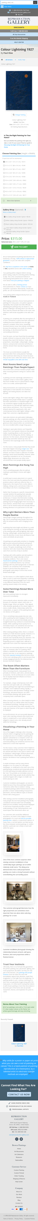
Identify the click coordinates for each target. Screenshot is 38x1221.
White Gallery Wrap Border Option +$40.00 (19, 220)
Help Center (19, 1181)
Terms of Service (8, 1218)
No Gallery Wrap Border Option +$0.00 (18, 217)
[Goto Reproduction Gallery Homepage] (2, 60)
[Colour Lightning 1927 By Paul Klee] (19, 1041)
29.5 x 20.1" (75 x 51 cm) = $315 (15, 162)
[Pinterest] (21, 1139)
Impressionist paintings (10, 561)
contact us (24, 287)
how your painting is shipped (20, 280)
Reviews (19, 1197)
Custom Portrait (19, 1173)
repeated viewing (15, 655)
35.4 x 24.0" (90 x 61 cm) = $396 (15, 173)
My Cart (20, 14)
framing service (22, 285)
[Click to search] (35, 2)
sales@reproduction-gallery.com (19, 1135)
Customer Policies (29, 1218)
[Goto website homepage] (19, 23)
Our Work (19, 1194)
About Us (19, 1191)
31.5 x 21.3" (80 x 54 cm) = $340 (15, 165)
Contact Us (19, 1203)
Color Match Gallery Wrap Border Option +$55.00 (18, 229)
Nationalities (19, 1160)
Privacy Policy (19, 1218)
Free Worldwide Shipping (19, 38)
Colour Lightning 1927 (8, 64)
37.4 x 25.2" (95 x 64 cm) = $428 (15, 177)
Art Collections (19, 1154)
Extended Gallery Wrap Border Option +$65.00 (18, 232)
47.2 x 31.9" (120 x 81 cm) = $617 (15, 195)
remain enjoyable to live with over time (15, 360)
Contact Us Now (19, 1094)
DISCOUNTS (19, 27)
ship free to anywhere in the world (16, 267)
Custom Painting (19, 1170)
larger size (25, 449)
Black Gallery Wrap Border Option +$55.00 (19, 224)
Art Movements (19, 1151)
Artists (19, 1148)
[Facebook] (16, 1139)
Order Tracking (19, 1176)
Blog (19, 1200)
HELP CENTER (19, 42)
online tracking (26, 269)
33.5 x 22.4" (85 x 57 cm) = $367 (15, 169)
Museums (19, 1157)
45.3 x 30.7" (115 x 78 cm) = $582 (15, 191)
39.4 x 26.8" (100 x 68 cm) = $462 (15, 180)
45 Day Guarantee (19, 34)
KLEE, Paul (21, 60)
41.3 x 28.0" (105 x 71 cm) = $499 (15, 184)
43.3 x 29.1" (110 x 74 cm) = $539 (15, 188)
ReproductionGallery (19, 1117)
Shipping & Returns (19, 1178)
